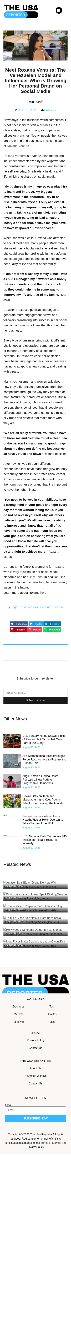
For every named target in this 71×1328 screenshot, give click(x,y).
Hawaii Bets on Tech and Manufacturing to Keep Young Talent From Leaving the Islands (42, 799)
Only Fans (35, 577)
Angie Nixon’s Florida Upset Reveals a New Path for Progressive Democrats (40, 779)
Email (8, 1105)
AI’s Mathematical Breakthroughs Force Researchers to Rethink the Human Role (44, 759)
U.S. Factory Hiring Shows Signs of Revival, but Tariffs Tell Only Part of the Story (43, 739)
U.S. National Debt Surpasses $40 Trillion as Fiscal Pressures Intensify (44, 840)
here (43, 592)
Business (50, 110)
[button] (19, 623)
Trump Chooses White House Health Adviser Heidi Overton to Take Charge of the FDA (42, 820)
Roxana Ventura (18, 146)
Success (58, 607)
